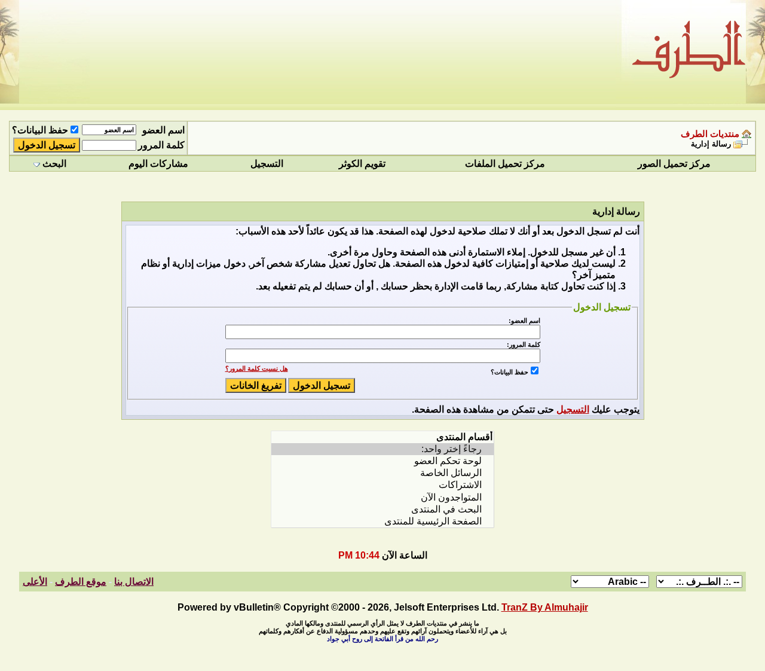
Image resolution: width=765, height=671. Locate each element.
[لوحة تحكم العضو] (382, 461)
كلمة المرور (161, 145)
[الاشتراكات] (382, 485)
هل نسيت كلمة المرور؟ (256, 368)
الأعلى (35, 582)
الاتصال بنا (134, 582)
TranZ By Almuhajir (544, 607)
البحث (54, 163)
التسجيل (266, 163)
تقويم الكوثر (362, 163)
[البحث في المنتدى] (382, 510)
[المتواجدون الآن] (382, 498)
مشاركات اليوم (158, 163)
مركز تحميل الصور (674, 163)
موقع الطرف (80, 582)
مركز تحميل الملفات (505, 163)
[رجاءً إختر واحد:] (382, 449)
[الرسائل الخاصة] (382, 473)
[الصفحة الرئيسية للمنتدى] (382, 521)
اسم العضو (163, 130)
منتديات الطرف (710, 134)
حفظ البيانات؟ (40, 130)
